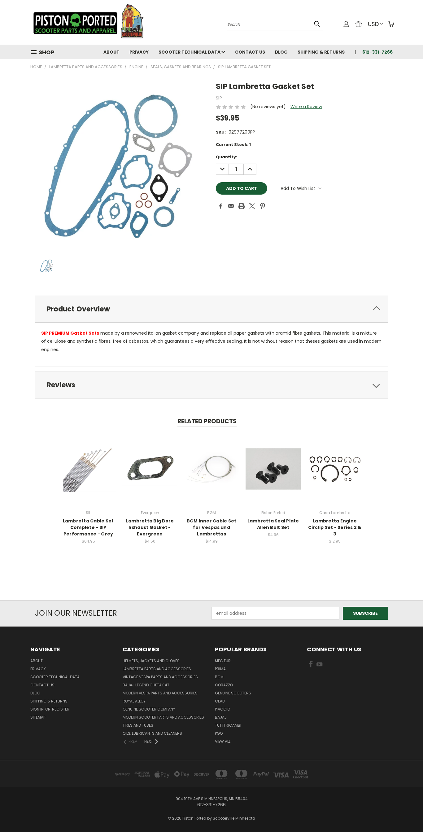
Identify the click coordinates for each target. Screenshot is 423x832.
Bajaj (221, 717)
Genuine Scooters (233, 693)
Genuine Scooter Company (149, 709)
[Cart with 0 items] (391, 24)
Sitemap (37, 717)
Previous (406, 812)
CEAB (220, 701)
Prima (220, 668)
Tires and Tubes (138, 725)
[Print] (241, 206)
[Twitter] (252, 206)
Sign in (37, 709)
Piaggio (222, 709)
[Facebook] (220, 206)
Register (60, 709)
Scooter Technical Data (190, 52)
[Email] (231, 206)
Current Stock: (233, 144)
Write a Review (306, 106)
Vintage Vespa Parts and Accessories (160, 677)
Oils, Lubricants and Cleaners (152, 733)
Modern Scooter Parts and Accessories (163, 717)
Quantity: (226, 157)
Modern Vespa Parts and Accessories (160, 693)
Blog (281, 52)
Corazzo (224, 685)
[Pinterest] (262, 206)
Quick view (88, 462)
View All (222, 741)
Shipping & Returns (321, 52)
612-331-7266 (377, 52)
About (111, 52)
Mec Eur (223, 660)
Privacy (139, 52)
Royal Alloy (134, 701)
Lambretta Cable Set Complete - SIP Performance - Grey (88, 527)
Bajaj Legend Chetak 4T (146, 685)
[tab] (211, 309)
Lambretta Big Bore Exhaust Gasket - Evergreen (150, 527)
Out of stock (88, 473)
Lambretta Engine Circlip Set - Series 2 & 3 (335, 527)
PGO (219, 733)
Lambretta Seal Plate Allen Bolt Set (273, 524)
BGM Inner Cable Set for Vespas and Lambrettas (212, 527)
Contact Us (250, 52)
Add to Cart (150, 473)
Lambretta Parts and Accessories (157, 668)
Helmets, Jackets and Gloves (151, 660)
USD (373, 24)
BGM (219, 677)
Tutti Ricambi (228, 725)
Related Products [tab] (207, 421)
